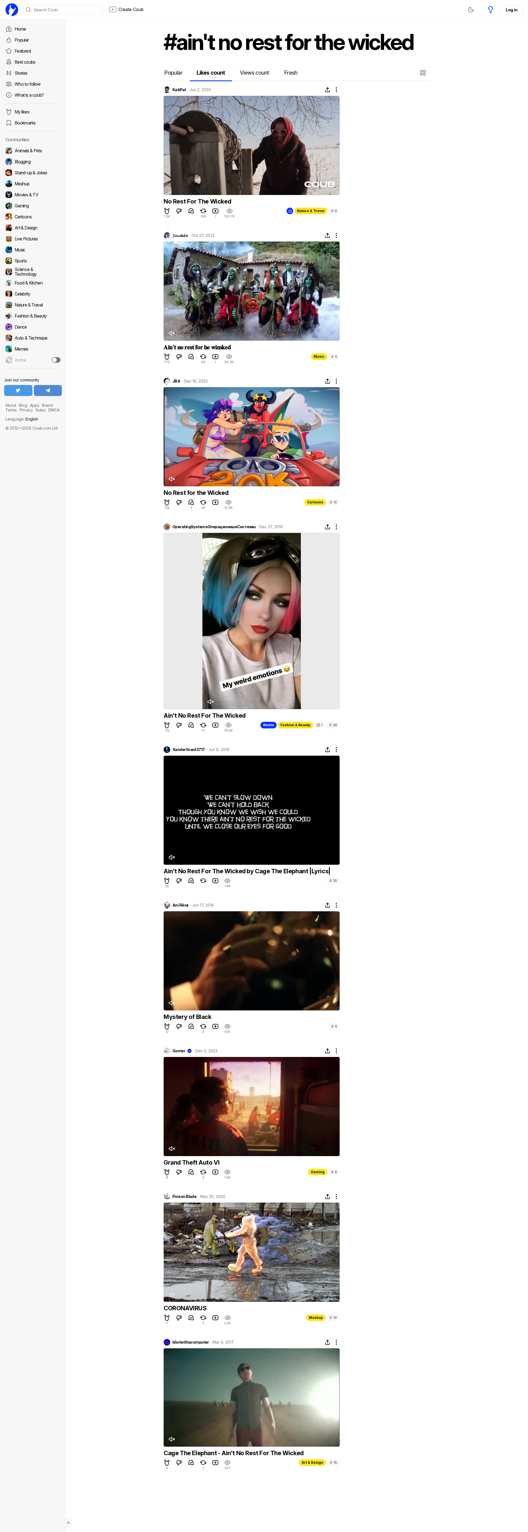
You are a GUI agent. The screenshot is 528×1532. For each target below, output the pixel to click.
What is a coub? (29, 95)
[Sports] (33, 260)
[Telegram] (48, 390)
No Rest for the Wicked (196, 492)
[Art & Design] (33, 227)
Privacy (26, 410)
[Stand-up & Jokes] (33, 172)
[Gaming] (33, 205)
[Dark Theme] (470, 9)
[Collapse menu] (68, 1522)
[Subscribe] (56, 360)
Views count (254, 72)
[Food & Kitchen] (33, 282)
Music (319, 356)
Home (20, 29)
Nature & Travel (310, 211)
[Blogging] (33, 161)
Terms (11, 410)
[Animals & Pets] (33, 150)
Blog (23, 405)
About (11, 405)
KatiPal (179, 90)
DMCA (54, 410)
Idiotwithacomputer (190, 1342)
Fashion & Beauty (295, 725)
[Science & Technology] (33, 271)
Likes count (211, 72)
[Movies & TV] (33, 194)
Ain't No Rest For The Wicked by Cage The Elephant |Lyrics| (247, 871)
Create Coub (131, 9)
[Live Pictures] (33, 238)
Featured (23, 51)
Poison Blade (184, 1197)
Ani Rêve (180, 905)
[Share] (327, 89)
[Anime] (33, 359)
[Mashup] (33, 183)
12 (333, 502)
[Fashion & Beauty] (33, 315)
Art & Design (312, 1462)
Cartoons (315, 502)
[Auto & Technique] (33, 337)
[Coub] (12, 9)
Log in (511, 9)
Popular (22, 40)
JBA (176, 381)
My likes (22, 112)
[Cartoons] (33, 216)
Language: (22, 419)
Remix (268, 725)
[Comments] (191, 211)
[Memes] (33, 348)
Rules (41, 410)
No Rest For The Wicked (197, 201)
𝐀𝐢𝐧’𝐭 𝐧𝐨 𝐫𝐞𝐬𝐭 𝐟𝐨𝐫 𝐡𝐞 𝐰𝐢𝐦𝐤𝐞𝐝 (197, 347)
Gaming (317, 1172)
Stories (21, 73)
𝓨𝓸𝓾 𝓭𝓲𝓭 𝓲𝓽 (180, 235)
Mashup (316, 1318)
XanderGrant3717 (188, 750)
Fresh (291, 72)
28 (333, 725)
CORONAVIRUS (185, 1308)
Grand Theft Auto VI (191, 1162)
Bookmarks (25, 123)
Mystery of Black (187, 1016)
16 (333, 1462)
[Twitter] (18, 390)
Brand (47, 405)
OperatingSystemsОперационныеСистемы (213, 527)
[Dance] (33, 326)
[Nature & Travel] (33, 304)
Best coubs (25, 62)
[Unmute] (172, 333)
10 (333, 1317)
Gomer (178, 1051)
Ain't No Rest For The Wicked (205, 715)
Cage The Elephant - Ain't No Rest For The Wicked (234, 1453)
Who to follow (28, 84)
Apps (34, 405)
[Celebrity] (33, 293)
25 (333, 880)
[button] (423, 73)
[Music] (33, 249)
